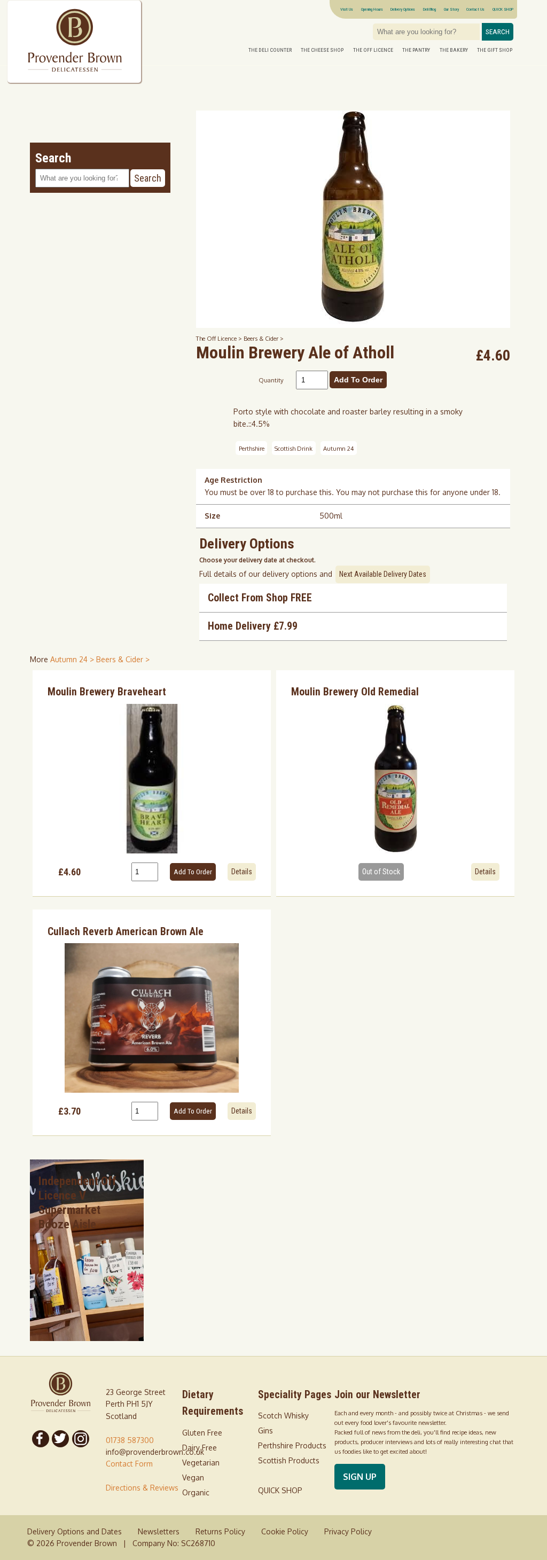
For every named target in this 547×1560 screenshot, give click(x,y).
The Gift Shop (494, 50)
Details (241, 871)
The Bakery (454, 50)
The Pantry (416, 50)
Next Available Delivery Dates (382, 574)
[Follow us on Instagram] (81, 1438)
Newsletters (158, 1531)
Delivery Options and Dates (74, 1531)
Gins (265, 1430)
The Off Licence (373, 50)
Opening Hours (372, 9)
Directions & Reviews (142, 1487)
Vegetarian (201, 1462)
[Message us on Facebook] (40, 1438)
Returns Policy (220, 1531)
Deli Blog (429, 9)
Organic (195, 1492)
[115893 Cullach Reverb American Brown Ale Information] (152, 1018)
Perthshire (251, 448)
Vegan (193, 1477)
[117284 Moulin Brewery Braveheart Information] (152, 779)
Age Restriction (233, 479)
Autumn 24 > (73, 659)
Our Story (451, 9)
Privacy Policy (348, 1531)
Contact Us (475, 9)
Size (212, 515)
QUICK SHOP (503, 9)
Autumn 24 (338, 448)
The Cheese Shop (322, 50)
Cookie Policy (284, 1531)
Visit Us (346, 9)
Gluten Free (202, 1432)
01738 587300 (130, 1440)
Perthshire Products (292, 1445)
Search (498, 32)
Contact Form (129, 1463)
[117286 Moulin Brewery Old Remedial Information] (395, 779)
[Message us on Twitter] (60, 1438)
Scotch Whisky (283, 1415)
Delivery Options (402, 9)
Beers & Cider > (264, 338)
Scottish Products (288, 1460)
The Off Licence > (220, 338)
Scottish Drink (293, 448)
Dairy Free (199, 1447)
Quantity (271, 380)
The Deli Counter (270, 50)
